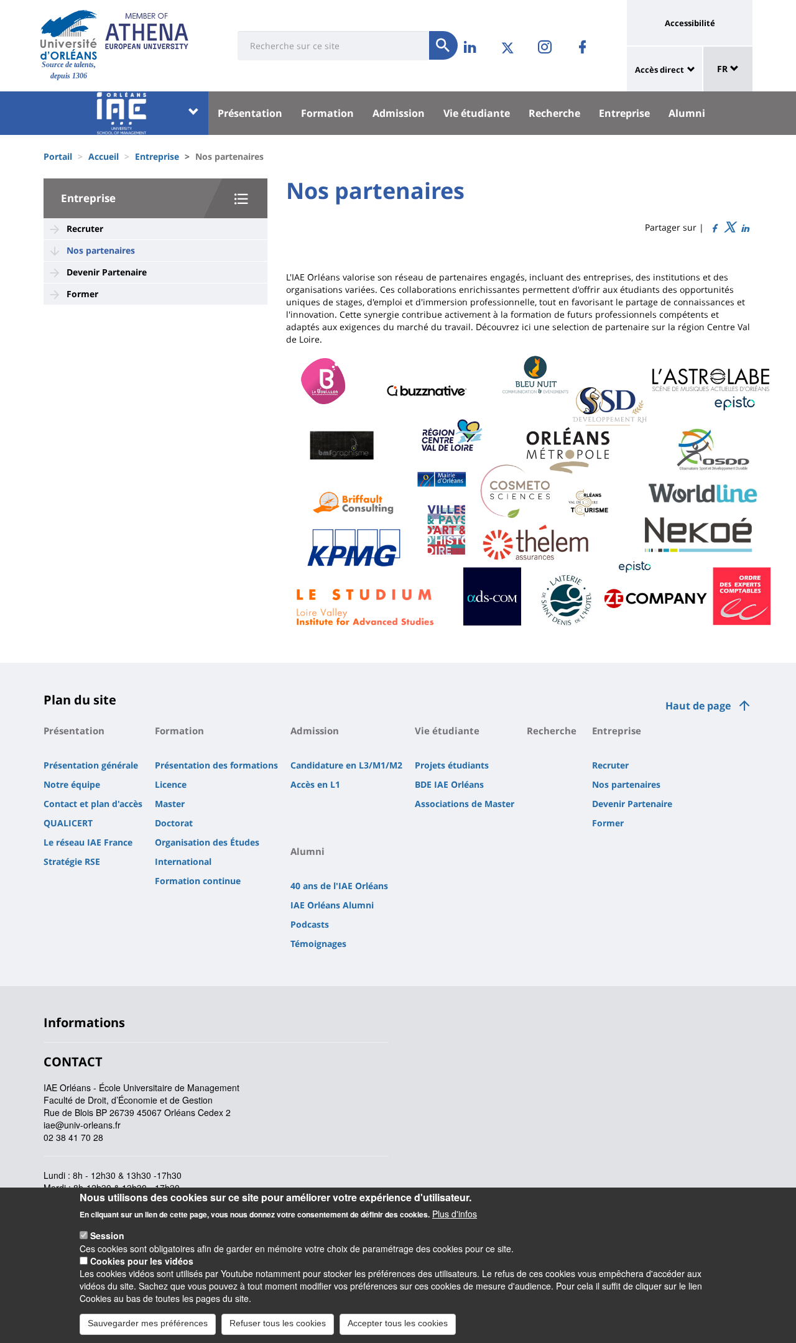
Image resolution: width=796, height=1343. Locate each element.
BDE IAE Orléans (449, 784)
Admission (399, 113)
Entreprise (624, 113)
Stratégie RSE (72, 861)
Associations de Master (464, 804)
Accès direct (659, 69)
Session (107, 1235)
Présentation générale (91, 765)
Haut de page (698, 706)
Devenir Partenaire (107, 272)
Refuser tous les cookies (277, 1323)
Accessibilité (690, 23)
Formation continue (198, 881)
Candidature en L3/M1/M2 (346, 765)
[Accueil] (68, 35)
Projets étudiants (452, 765)
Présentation (250, 113)
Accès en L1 (315, 784)
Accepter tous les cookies (398, 1323)
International (183, 861)
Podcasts (309, 924)
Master (170, 804)
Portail (58, 156)
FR (723, 69)
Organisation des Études (207, 842)
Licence (171, 784)
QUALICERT (68, 823)
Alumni (687, 113)
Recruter (85, 228)
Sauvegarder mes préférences (148, 1323)
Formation (327, 113)
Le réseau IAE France (88, 842)
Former (82, 294)
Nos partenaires (101, 250)
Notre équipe (72, 784)
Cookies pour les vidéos (141, 1261)
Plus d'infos (454, 1213)
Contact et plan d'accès (93, 804)
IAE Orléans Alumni (332, 905)
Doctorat (174, 823)
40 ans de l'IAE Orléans (339, 886)
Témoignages (318, 943)
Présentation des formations (216, 765)
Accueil (103, 156)
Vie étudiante (476, 113)
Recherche (554, 113)
